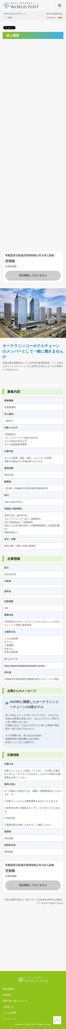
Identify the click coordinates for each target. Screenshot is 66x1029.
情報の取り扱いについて (15, 1001)
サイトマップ (9, 1018)
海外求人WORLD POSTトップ (15, 14)
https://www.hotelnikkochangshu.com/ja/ (24, 665)
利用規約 (7, 995)
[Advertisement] (33, 75)
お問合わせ (8, 1007)
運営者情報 (8, 989)
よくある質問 (9, 1012)
